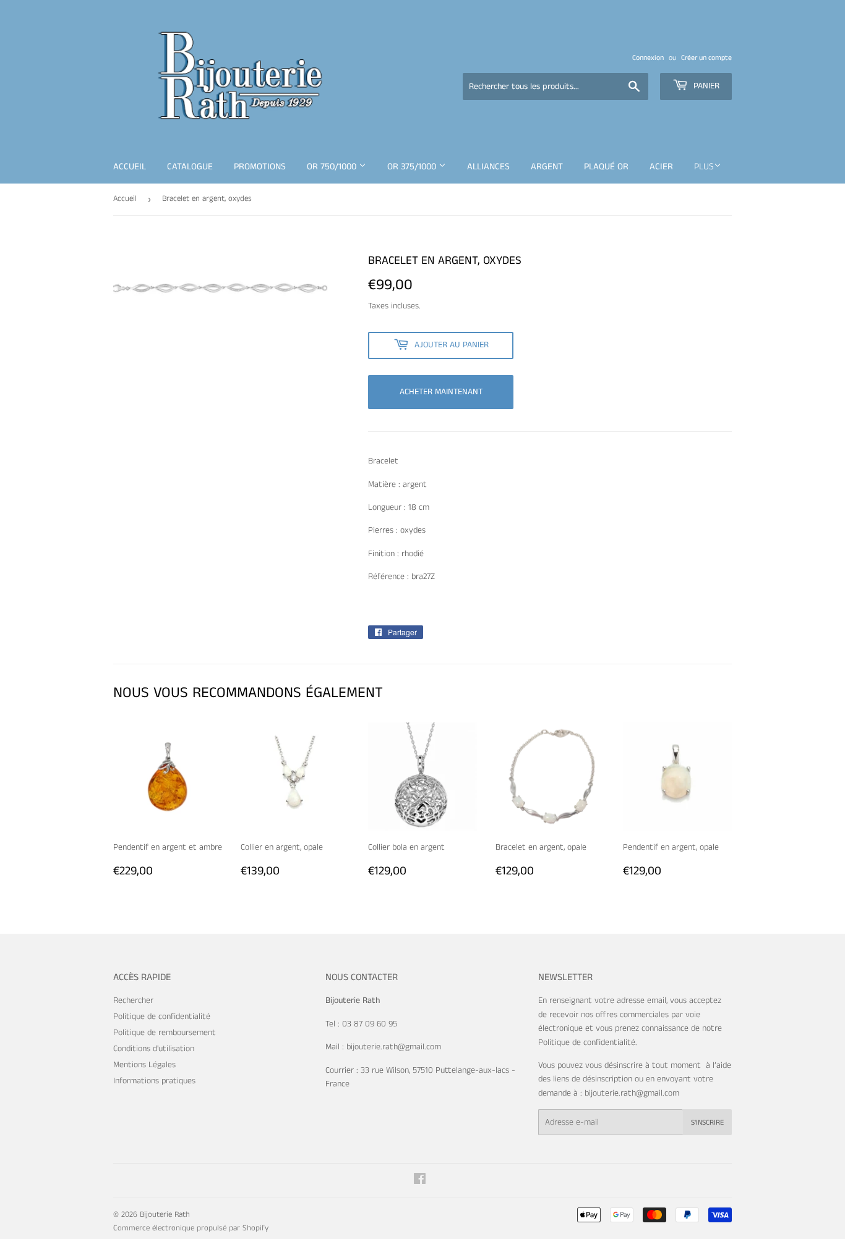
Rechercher (133, 1000)
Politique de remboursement (164, 1032)
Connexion (648, 58)
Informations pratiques (154, 1081)
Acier (661, 166)
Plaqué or (606, 166)
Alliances (488, 166)
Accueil (129, 166)
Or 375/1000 (413, 166)
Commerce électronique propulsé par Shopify (190, 1228)
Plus (704, 166)
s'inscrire (707, 1122)
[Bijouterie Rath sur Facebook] (419, 1181)
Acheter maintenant (441, 392)
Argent (547, 166)
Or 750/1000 (333, 166)
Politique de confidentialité (161, 1016)
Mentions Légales (144, 1065)
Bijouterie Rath (165, 1214)
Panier (705, 86)
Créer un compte (706, 58)
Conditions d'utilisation (153, 1048)
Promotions (260, 166)
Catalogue (190, 166)
